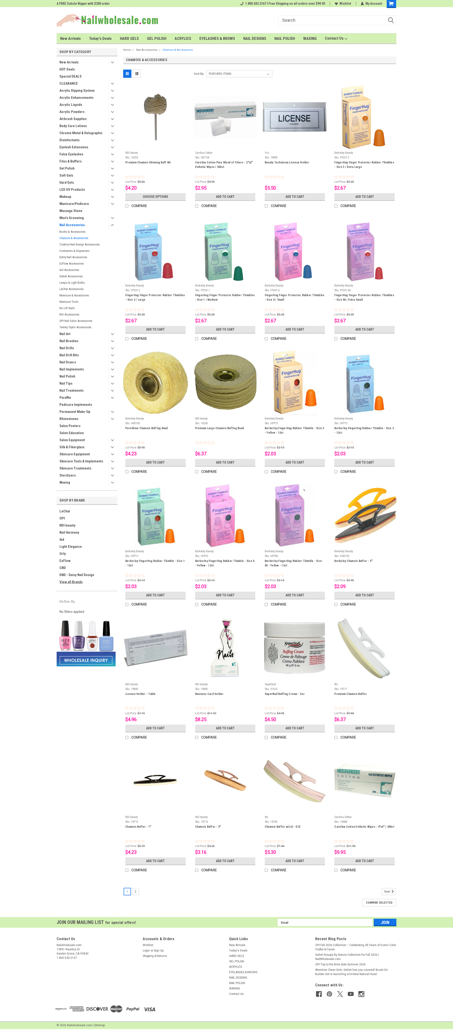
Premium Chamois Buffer (350, 694)
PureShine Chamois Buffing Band (146, 428)
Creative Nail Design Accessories (79, 244)
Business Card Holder (209, 694)
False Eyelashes (71, 154)
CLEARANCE (68, 83)
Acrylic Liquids (70, 105)
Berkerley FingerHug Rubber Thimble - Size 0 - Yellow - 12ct (225, 563)
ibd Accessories (69, 270)
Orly (62, 554)
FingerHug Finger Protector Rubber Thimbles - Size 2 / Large (155, 297)
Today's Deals (100, 38)
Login (146, 950)
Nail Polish (67, 376)
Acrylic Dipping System (77, 90)
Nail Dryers (67, 362)
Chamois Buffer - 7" (138, 826)
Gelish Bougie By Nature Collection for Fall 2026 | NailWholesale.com (347, 957)
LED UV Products (72, 189)
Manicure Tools (68, 301)
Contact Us (334, 38)
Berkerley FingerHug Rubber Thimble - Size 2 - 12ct (364, 430)
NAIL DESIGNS (254, 38)
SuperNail (270, 684)
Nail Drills (66, 348)
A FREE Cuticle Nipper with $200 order (83, 3)
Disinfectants (69, 140)
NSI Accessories (69, 314)
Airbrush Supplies (73, 119)
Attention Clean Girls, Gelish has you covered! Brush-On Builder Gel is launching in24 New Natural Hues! (351, 972)
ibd (61, 539)
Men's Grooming (71, 218)
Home (127, 49)
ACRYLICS (183, 38)
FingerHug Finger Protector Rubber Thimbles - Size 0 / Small (294, 297)
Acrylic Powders (71, 112)
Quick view (155, 146)
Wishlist (345, 3)
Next (387, 891)
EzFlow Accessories (71, 263)
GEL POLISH (156, 38)
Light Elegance (70, 546)
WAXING (310, 38)
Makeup (65, 197)
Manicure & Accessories (74, 295)
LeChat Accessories (71, 289)
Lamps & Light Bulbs (72, 282)
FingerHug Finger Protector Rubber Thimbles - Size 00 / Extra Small (364, 297)
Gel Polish (67, 168)
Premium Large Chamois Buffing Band (219, 428)
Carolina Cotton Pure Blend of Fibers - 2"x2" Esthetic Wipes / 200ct (224, 165)
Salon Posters (69, 426)
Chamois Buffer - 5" (208, 826)
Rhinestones (68, 419)
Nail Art (65, 334)
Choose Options (155, 197)
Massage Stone (70, 211)
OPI (62, 518)
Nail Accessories (72, 225)
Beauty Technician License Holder (287, 162)
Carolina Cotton (203, 152)
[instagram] (361, 994)
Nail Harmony (69, 532)
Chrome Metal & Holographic (81, 133)
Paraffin (65, 397)
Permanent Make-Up (74, 412)
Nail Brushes (68, 341)
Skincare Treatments (75, 468)
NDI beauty (67, 525)
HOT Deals (67, 69)
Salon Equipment (72, 440)
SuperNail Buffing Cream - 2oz (285, 694)
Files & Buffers (70, 161)
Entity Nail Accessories (73, 257)
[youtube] (351, 994)
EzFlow (65, 561)
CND (62, 568)
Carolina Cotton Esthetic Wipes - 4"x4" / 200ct (364, 826)
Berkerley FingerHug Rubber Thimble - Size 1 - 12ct (155, 563)
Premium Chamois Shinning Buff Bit (148, 162)
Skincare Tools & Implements (81, 461)
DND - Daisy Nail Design (76, 575)
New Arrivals (70, 38)
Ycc (267, 152)
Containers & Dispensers (74, 251)
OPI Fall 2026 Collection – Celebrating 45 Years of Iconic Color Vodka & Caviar (355, 947)
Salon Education (71, 433)
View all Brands (71, 582)
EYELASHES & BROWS (217, 38)
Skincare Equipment (74, 454)
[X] (340, 994)
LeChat (64, 511)
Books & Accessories (72, 231)
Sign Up (159, 950)
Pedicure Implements (75, 405)
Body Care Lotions (73, 126)
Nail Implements (71, 369)
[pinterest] (329, 994)
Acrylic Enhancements (76, 98)
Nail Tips (65, 383)
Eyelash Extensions (73, 147)
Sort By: (199, 73)
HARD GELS (129, 38)
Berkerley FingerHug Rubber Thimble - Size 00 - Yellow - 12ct (293, 563)
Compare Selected (379, 902)
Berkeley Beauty (343, 152)
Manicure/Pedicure (74, 204)
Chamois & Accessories (73, 238)
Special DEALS (70, 76)
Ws (336, 684)
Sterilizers (67, 475)
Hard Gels (66, 182)
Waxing (64, 482)
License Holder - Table (140, 694)
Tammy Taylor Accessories (75, 327)
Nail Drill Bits (69, 355)
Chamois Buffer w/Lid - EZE (283, 826)
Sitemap (99, 1025)
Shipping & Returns (155, 956)
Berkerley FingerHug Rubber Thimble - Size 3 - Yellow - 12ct (294, 430)
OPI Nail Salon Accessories (75, 321)
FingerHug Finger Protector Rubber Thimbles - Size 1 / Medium (225, 297)
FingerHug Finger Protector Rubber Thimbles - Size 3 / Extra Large (364, 165)
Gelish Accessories (71, 276)
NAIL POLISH (284, 38)
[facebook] (319, 994)
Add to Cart (225, 197)
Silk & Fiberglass (71, 447)
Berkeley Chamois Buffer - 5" (353, 561)
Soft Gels (66, 175)
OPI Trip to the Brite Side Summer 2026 (340, 964)
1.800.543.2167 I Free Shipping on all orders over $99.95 (285, 3)
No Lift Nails (67, 308)
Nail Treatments (71, 390)
